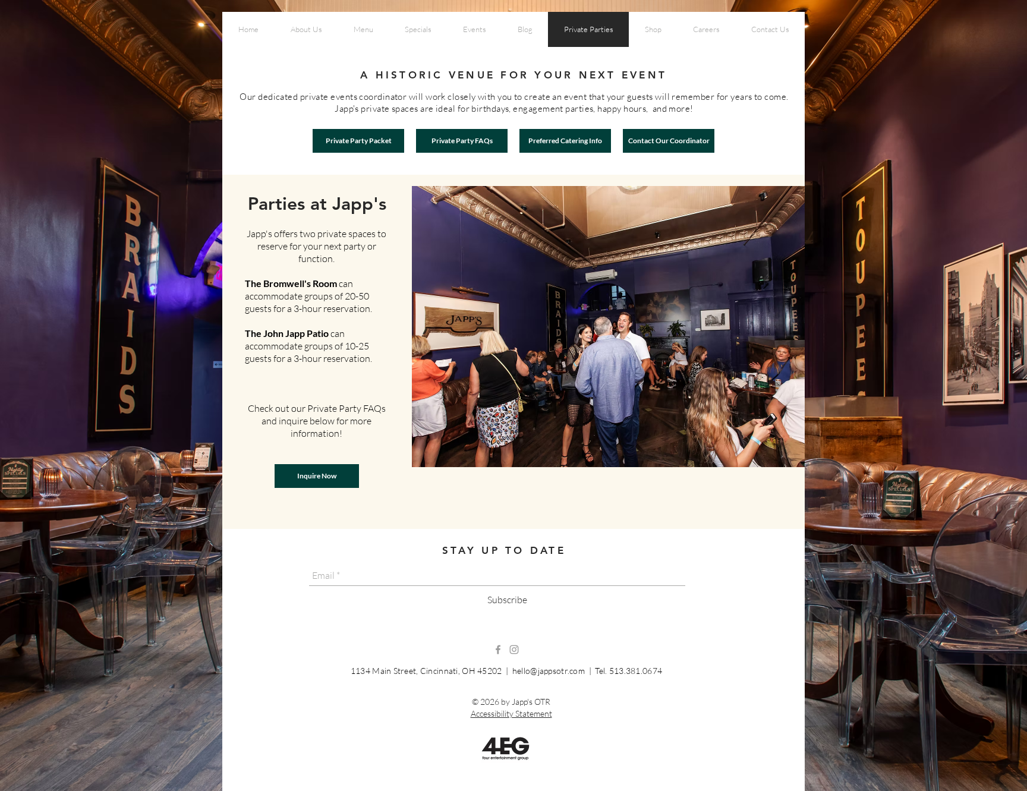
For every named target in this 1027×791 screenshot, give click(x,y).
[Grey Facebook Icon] (498, 650)
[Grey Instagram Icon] (514, 650)
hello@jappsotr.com (548, 671)
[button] (608, 326)
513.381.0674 (635, 671)
